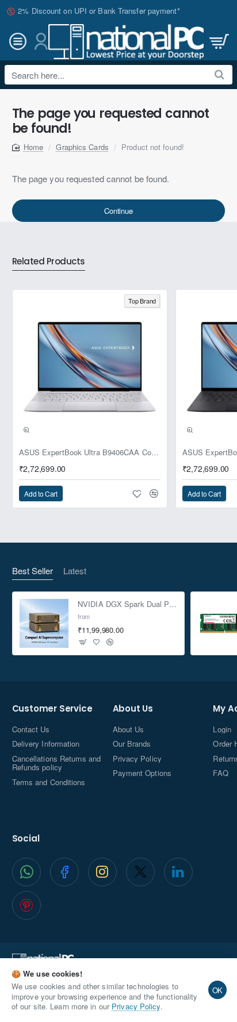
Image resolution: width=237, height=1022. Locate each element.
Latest (74, 571)
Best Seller (32, 571)
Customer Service (52, 709)
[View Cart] (218, 41)
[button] (26, 430)
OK (217, 990)
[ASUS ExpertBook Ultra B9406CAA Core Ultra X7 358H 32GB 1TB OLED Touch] (90, 367)
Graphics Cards (82, 146)
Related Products (48, 261)
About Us (133, 709)
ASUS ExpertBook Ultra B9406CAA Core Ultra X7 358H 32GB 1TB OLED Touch (89, 453)
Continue (118, 210)
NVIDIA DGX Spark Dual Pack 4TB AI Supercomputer (127, 604)
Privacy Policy (136, 1006)
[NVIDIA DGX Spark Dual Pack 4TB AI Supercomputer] (44, 623)
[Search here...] (219, 74)
